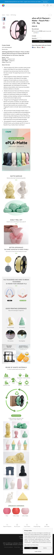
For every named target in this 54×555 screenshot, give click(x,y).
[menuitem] (49, 15)
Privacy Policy (17, 547)
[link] (38, 551)
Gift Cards (46, 526)
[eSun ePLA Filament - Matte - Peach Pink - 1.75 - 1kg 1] (4, 23)
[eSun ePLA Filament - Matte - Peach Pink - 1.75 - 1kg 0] (4, 19)
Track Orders (27, 526)
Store (7, 15)
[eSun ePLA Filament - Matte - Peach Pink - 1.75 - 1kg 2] (4, 27)
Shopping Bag (37, 526)
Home (3, 15)
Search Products (7, 526)
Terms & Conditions (8, 547)
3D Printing (13, 15)
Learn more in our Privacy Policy (31, 545)
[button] (45, 2)
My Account (17, 526)
